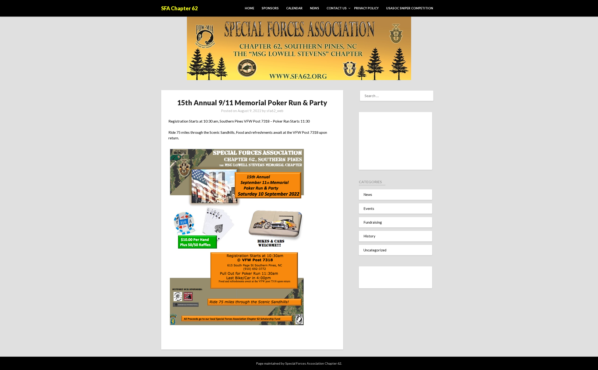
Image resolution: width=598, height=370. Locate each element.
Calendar (294, 8)
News (314, 8)
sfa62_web (275, 111)
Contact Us (337, 8)
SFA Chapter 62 (179, 8)
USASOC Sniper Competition (409, 8)
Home (249, 8)
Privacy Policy (366, 8)
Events (368, 208)
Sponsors (270, 8)
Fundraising (372, 222)
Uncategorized (374, 250)
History (369, 236)
